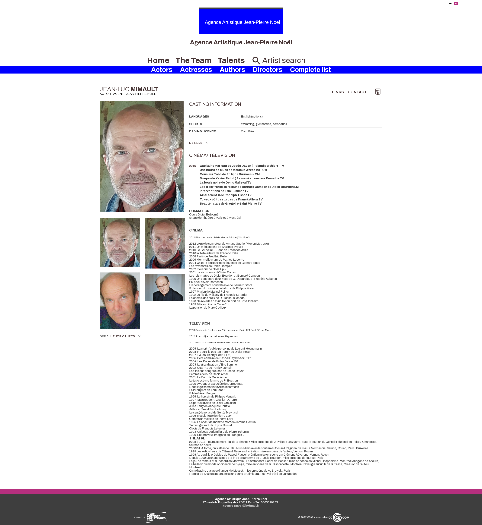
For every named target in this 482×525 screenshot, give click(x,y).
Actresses (196, 69)
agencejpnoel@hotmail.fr (241, 505)
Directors (267, 69)
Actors (161, 69)
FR (450, 3)
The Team (193, 60)
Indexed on (139, 517)
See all (117, 336)
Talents (231, 60)
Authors (232, 69)
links (338, 92)
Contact (357, 92)
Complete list (310, 69)
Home (158, 60)
